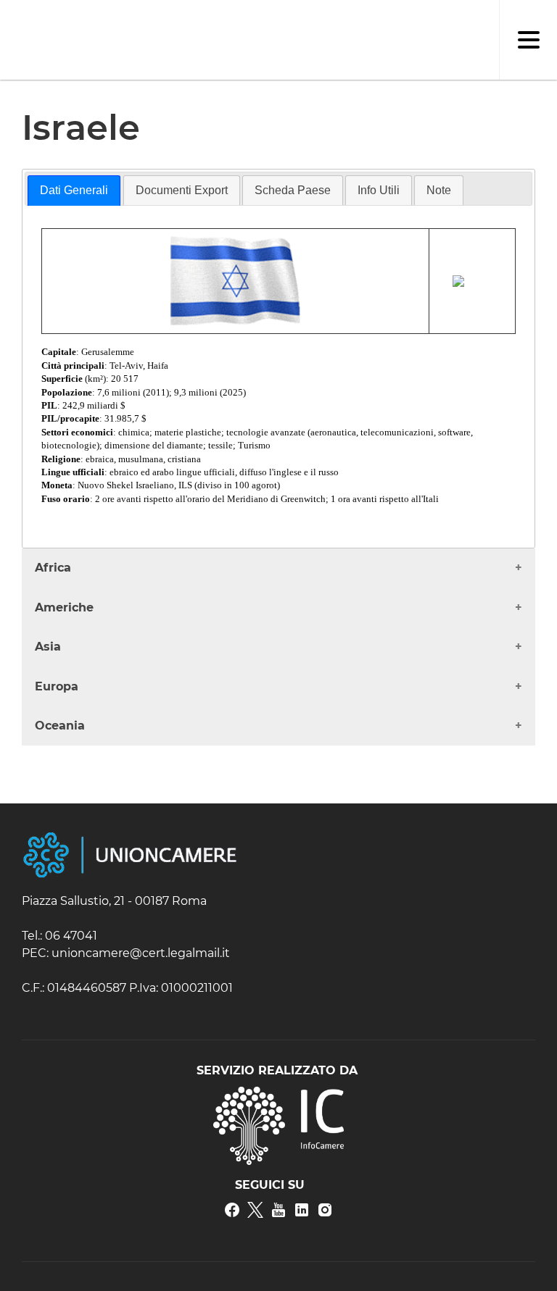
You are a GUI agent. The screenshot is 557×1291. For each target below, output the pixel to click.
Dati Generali (74, 190)
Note (438, 190)
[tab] (74, 190)
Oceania (60, 725)
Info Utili (379, 190)
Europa (56, 686)
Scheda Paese (293, 190)
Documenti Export (182, 190)
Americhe (64, 607)
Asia (48, 646)
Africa (53, 568)
